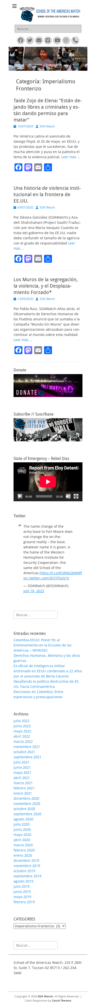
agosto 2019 (23, 881)
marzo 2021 (23, 782)
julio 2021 (22, 762)
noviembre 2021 (27, 746)
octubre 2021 (24, 751)
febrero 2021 (24, 788)
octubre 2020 (24, 808)
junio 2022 (22, 726)
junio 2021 (22, 767)
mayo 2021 (22, 772)
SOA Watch (47, 126)
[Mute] (68, 496)
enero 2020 (23, 855)
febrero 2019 (24, 902)
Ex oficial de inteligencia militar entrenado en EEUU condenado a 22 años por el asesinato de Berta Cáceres (48, 670)
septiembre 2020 (27, 814)
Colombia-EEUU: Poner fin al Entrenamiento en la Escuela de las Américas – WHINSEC (43, 645)
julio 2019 (22, 886)
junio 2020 (22, 829)
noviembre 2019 (27, 865)
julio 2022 (22, 720)
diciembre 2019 (26, 860)
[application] (48, 481)
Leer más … (70, 157)
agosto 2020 (23, 819)
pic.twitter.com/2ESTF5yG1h (46, 578)
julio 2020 (22, 824)
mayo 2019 (22, 896)
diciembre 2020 (26, 798)
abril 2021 (22, 777)
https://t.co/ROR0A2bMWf (61, 573)
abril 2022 (22, 736)
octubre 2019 (24, 870)
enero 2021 (23, 793)
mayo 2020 (22, 834)
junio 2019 (22, 891)
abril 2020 (22, 839)
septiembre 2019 (27, 876)
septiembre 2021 (27, 757)
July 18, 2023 (33, 591)
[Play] (19, 496)
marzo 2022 (23, 741)
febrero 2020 (24, 850)
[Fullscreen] (76, 496)
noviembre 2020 (27, 803)
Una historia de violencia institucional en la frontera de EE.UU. (47, 194)
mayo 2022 (22, 731)
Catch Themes (61, 1000)
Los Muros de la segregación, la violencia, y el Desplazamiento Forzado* (46, 286)
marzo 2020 (23, 845)
